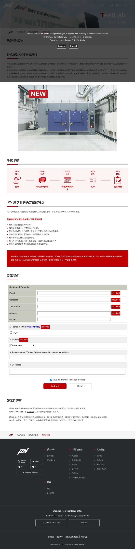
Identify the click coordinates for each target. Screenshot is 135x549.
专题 (48, 489)
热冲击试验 (46, 435)
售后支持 (100, 460)
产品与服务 (21, 435)
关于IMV (51, 449)
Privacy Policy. (33, 327)
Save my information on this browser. (68, 380)
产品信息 (75, 456)
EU (22, 467)
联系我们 (100, 456)
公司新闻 (50, 493)
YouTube (37, 461)
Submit (55, 386)
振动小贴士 (101, 464)
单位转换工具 (102, 469)
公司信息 (50, 456)
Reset (80, 386)
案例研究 (75, 469)
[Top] (10, 435)
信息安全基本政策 (72, 537)
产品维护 (75, 473)
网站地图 (84, 537)
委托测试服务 (33, 435)
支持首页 (101, 449)
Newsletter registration (31, 472)
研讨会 (74, 464)
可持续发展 (51, 460)
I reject (73, 46)
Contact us (84, 523)
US (35, 467)
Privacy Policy (71, 40)
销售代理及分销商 (78, 478)
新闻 (49, 482)
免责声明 (59, 537)
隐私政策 (30, 412)
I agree (16, 332)
